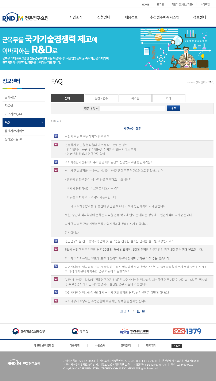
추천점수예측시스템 (165, 17)
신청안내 (103, 17)
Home (189, 82)
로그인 (160, 4)
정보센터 (199, 17)
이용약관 (75, 345)
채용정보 (131, 17)
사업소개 (75, 17)
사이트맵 (205, 4)
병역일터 (151, 345)
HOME (145, 4)
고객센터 (126, 345)
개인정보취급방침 (44, 345)
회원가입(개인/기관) (182, 4)
